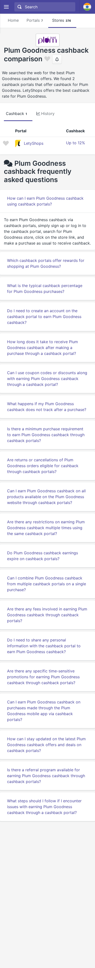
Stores (61, 20)
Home (13, 20)
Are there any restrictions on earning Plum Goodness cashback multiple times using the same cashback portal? (46, 527)
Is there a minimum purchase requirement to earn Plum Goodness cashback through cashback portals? (46, 434)
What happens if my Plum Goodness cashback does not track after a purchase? (46, 406)
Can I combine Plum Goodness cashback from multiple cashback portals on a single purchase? (46, 584)
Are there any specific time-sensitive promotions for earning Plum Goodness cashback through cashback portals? (43, 677)
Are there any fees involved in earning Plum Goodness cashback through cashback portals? (47, 615)
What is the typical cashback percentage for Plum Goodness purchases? (44, 288)
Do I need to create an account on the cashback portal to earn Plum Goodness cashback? (44, 316)
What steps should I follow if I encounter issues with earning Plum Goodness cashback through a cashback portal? (44, 806)
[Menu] (6, 7)
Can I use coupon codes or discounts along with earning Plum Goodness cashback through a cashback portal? (47, 378)
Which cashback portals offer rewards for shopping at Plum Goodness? (45, 263)
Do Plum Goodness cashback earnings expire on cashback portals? (42, 555)
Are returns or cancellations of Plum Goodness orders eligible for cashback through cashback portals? (42, 465)
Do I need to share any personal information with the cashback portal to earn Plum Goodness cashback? (44, 646)
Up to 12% (75, 142)
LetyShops (33, 143)
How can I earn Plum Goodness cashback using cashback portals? (45, 201)
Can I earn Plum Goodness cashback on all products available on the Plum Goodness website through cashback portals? (46, 496)
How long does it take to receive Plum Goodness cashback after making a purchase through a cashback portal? (42, 347)
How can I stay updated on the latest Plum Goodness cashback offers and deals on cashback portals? (46, 744)
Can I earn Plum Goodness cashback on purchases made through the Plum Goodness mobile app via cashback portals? (43, 711)
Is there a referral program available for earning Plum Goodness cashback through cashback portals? (46, 775)
